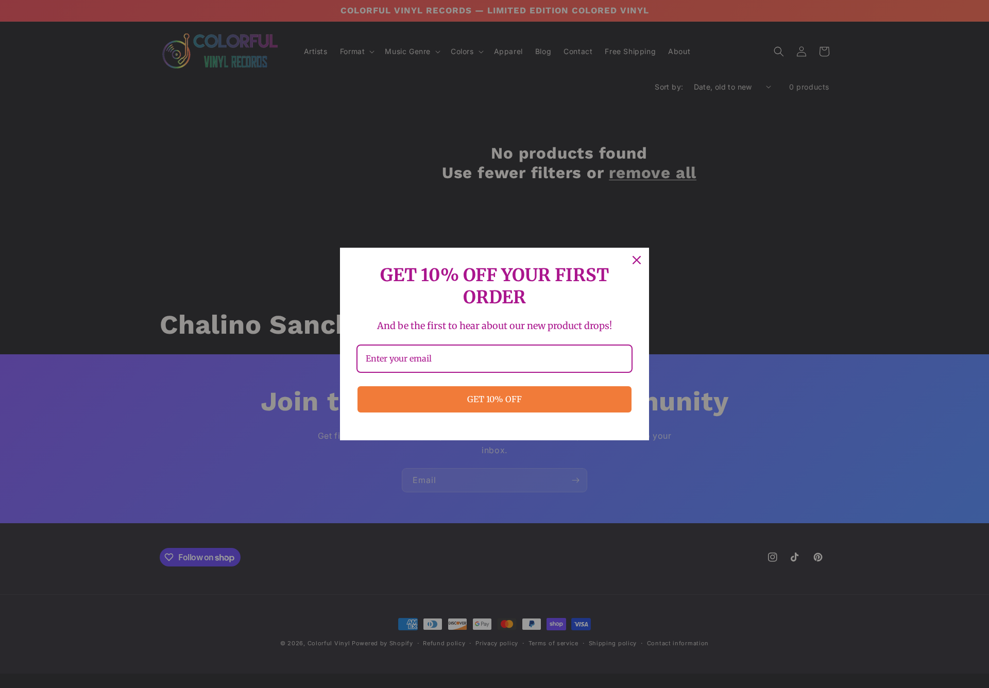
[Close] (636, 260)
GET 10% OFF (494, 399)
